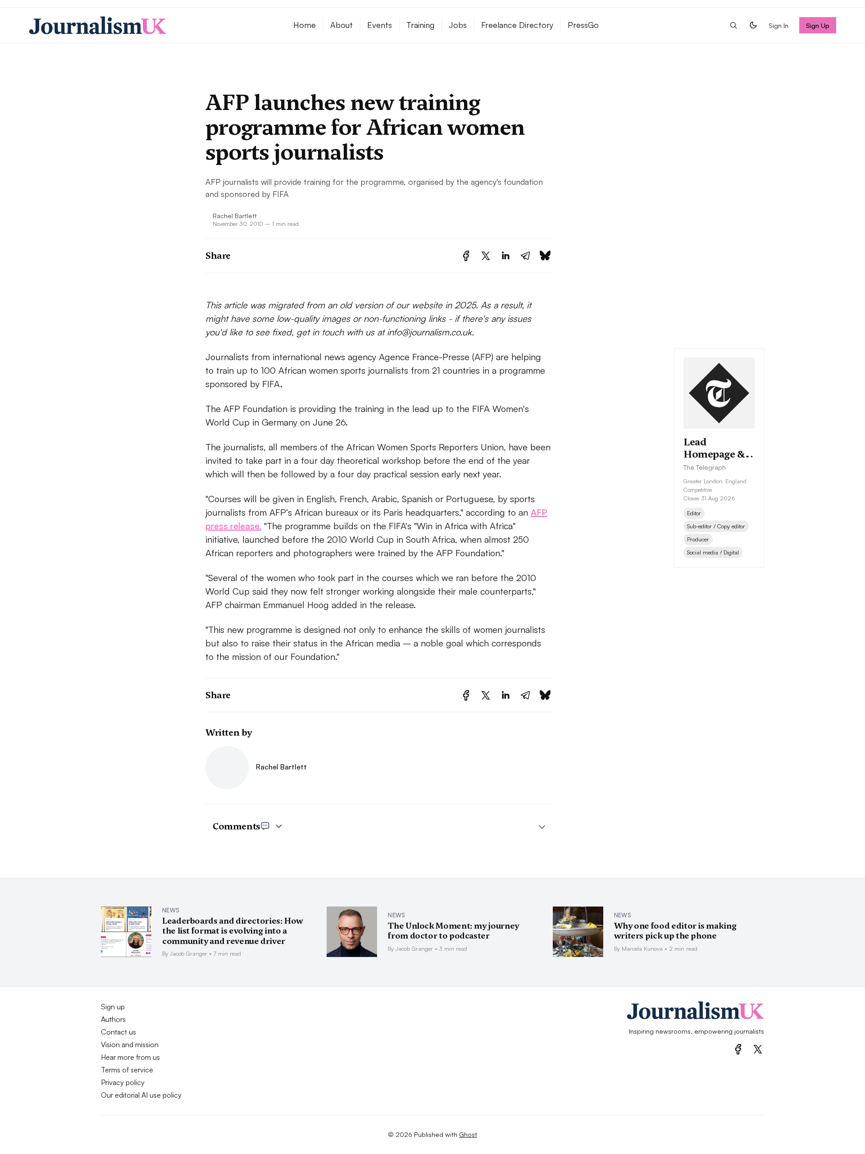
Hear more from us (130, 1057)
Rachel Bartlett (235, 215)
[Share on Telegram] (525, 255)
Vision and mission (130, 1044)
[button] (733, 25)
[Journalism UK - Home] (150, 25)
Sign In (778, 25)
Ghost (468, 1134)
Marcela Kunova (642, 948)
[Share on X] (485, 255)
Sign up (113, 1006)
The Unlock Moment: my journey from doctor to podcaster (453, 931)
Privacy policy (123, 1082)
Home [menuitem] (304, 25)
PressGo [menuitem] (583, 25)
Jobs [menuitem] (458, 25)
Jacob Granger (188, 953)
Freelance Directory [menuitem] (517, 25)
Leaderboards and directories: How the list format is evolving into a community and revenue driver (232, 931)
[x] (757, 1049)
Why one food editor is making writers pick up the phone (675, 931)
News (170, 910)
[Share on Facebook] (466, 255)
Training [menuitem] (420, 25)
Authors (113, 1019)
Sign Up (818, 25)
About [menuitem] (341, 25)
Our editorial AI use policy (141, 1094)
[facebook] (738, 1049)
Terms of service (127, 1069)
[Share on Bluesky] (545, 256)
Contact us (118, 1031)
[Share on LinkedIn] (505, 255)
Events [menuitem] (379, 25)
